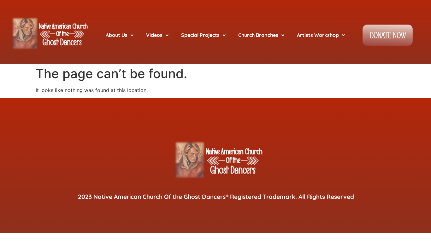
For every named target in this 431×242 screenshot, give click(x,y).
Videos (154, 35)
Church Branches (258, 35)
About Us (116, 35)
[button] (119, 35)
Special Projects (200, 35)
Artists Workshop (318, 35)
